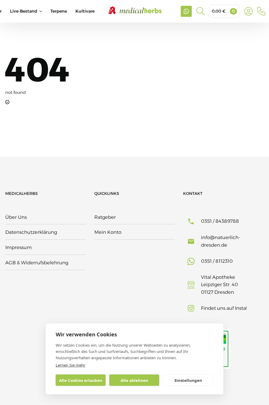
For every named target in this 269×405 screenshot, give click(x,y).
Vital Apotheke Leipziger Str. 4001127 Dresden (219, 284)
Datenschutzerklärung (31, 232)
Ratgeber (105, 217)
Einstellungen (188, 380)
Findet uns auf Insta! (224, 308)
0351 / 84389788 (220, 221)
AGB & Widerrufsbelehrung (36, 263)
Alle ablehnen (134, 380)
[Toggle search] (201, 11)
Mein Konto (107, 232)
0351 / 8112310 (217, 261)
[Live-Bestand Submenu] (43, 11)
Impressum (18, 247)
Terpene (58, 11)
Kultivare (85, 11)
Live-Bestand (23, 11)
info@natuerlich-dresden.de (220, 241)
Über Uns (16, 217)
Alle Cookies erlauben (80, 380)
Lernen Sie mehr (70, 365)
